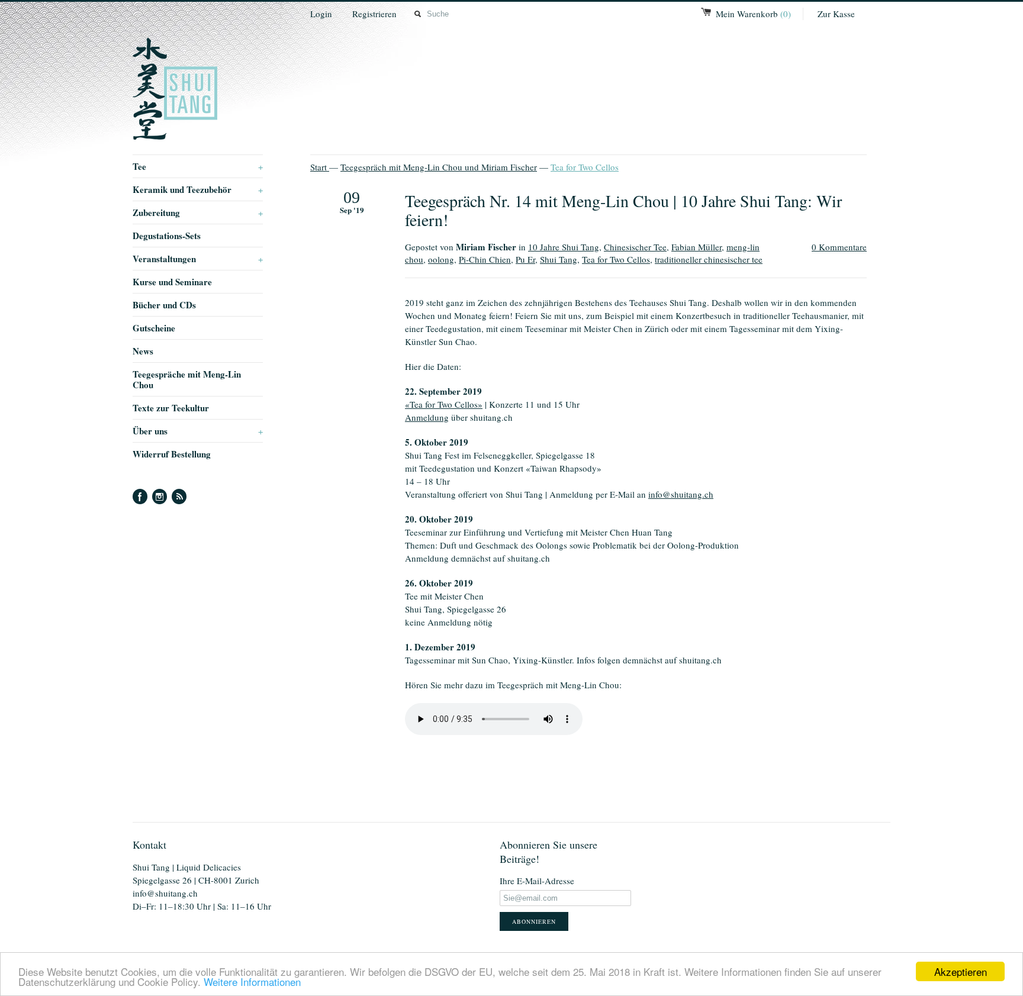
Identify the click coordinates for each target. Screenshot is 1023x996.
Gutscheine (154, 327)
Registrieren (374, 14)
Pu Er (525, 259)
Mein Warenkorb (753, 14)
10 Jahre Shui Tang (563, 247)
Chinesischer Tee (635, 247)
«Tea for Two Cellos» (443, 404)
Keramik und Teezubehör (198, 189)
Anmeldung (427, 417)
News (143, 350)
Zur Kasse (836, 14)
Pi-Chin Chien (485, 259)
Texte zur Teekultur (171, 407)
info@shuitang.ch (680, 494)
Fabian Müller (696, 247)
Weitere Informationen (252, 981)
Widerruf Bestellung (172, 453)
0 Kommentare (839, 247)
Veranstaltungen (198, 258)
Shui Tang (558, 259)
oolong (441, 259)
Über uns (198, 430)
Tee (198, 166)
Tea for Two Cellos (585, 167)
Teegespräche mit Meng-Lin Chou (187, 379)
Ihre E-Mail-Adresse (537, 881)
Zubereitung (198, 212)
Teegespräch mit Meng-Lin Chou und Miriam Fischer (438, 167)
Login (321, 14)
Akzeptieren (960, 971)
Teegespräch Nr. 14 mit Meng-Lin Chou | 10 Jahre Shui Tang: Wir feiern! (623, 210)
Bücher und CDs (164, 304)
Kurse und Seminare (172, 281)
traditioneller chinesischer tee (709, 259)
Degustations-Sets (167, 235)
